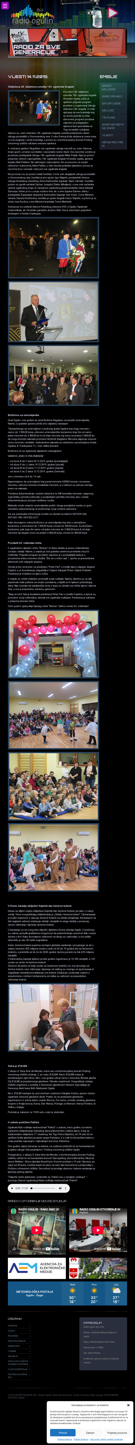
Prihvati (63, 1432)
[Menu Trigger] (5, 5)
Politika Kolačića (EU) (17, 1376)
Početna (12, 1326)
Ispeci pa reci (112, 96)
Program (13, 1336)
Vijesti (107, 135)
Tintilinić (108, 118)
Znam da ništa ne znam (113, 127)
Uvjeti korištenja (17, 1369)
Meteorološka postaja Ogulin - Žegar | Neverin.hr (67, 1293)
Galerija (13, 1356)
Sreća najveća (109, 88)
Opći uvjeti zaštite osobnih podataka (106, 1439)
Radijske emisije (17, 1341)
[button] (128, 1405)
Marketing (14, 1346)
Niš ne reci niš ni (112, 144)
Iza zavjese (111, 103)
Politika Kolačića (64, 1439)
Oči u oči (108, 111)
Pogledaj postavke (117, 1432)
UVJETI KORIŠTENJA (18, 1395)
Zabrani (90, 1432)
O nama (12, 1351)
